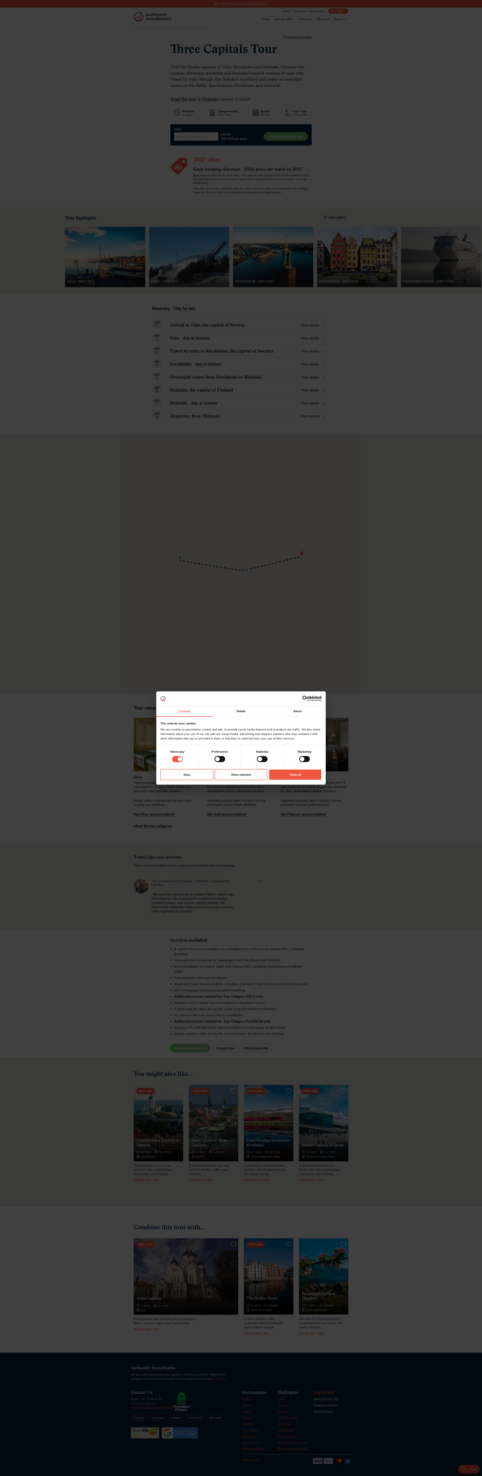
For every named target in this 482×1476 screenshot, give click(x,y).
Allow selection (241, 774)
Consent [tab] (184, 711)
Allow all (295, 774)
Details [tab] (241, 711)
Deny (187, 774)
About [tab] (297, 711)
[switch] (219, 759)
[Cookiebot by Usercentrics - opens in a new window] (305, 698)
